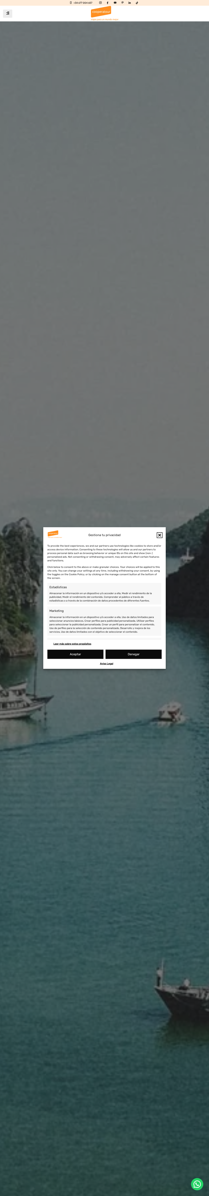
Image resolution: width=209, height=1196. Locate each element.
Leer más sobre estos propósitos (72, 643)
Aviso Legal (106, 663)
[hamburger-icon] (7, 14)
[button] (160, 535)
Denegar (134, 654)
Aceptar (75, 654)
